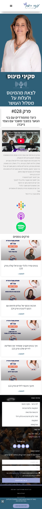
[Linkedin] (23, 446)
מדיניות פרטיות (21, 497)
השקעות (35, 420)
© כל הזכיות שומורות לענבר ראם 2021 (21, 489)
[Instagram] (19, 446)
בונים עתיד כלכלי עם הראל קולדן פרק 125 (21, 267)
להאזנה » (21, 274)
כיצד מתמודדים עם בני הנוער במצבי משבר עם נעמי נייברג (21, 121)
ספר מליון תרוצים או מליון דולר (27, 416)
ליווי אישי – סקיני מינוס (30, 404)
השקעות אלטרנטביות (30, 408)
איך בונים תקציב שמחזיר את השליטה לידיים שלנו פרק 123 (21, 347)
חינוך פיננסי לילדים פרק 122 (21, 385)
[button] (11, 6)
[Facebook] (15, 446)
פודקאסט (34, 424)
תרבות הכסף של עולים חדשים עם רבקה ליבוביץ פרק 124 (21, 307)
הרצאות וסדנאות (32, 412)
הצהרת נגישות (21, 493)
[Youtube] (27, 446)
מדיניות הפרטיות (16, 473)
